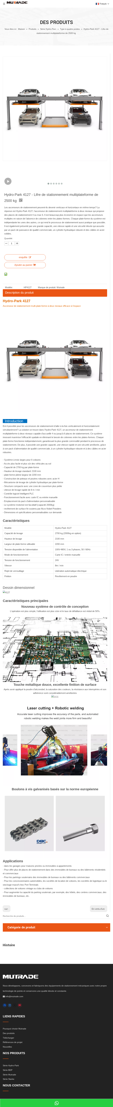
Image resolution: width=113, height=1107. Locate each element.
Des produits (9, 1033)
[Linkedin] (9, 1005)
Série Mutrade (9, 1074)
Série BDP (7, 1070)
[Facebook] (4, 1005)
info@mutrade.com (14, 996)
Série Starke (8, 1079)
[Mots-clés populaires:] (107, 916)
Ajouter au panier (23, 265)
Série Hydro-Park (11, 1065)
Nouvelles (7, 1047)
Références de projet (12, 1042)
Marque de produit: (47, 287)
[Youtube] (19, 1005)
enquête (23, 257)
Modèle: (9, 287)
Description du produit (19, 292)
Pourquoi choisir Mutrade (14, 1028)
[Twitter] (14, 1005)
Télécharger (8, 1038)
